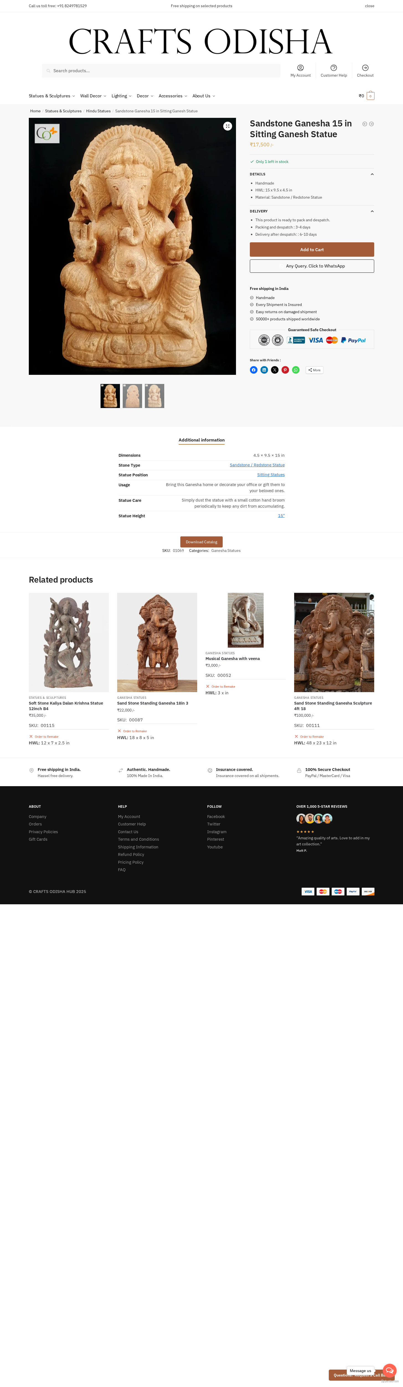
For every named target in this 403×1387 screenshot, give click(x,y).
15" (281, 515)
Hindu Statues (98, 110)
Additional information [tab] (202, 440)
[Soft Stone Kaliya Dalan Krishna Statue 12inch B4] (69, 642)
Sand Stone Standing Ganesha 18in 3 (152, 703)
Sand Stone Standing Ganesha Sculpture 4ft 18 (333, 705)
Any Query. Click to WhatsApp (315, 266)
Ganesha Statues (226, 550)
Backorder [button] (68, 751)
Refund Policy (131, 854)
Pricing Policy (130, 862)
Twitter (213, 824)
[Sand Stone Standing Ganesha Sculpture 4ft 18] (334, 642)
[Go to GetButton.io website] (390, 1381)
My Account (301, 75)
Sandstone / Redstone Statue (257, 464)
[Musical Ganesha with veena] (246, 620)
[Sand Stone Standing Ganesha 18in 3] (157, 642)
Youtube (215, 847)
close (369, 5)
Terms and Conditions (138, 839)
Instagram (217, 831)
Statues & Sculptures (63, 110)
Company (37, 816)
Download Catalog (201, 541)
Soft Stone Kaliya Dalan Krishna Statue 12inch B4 (66, 705)
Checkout (365, 75)
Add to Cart (312, 249)
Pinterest (215, 839)
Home (35, 110)
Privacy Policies (43, 831)
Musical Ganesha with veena (233, 658)
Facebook (216, 816)
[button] (227, 126)
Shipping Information (138, 847)
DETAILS (257, 174)
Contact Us (128, 831)
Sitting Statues (271, 474)
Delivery (259, 211)
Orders (35, 824)
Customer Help (334, 75)
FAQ (122, 869)
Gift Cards (38, 839)
